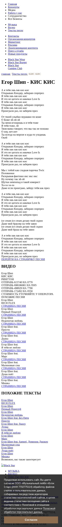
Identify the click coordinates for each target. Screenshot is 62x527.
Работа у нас (15, 13)
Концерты (13, 7)
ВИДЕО (12, 474)
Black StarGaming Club (15, 67)
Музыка (12, 24)
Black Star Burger (17, 62)
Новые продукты (17, 53)
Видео (11, 27)
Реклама (12, 45)
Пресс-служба (16, 50)
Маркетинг (14, 42)
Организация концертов (21, 39)
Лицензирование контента (23, 47)
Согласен (31, 519)
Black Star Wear (16, 59)
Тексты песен (15, 30)
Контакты (13, 36)
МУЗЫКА (14, 471)
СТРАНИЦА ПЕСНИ (13, 306)
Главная (12, 4)
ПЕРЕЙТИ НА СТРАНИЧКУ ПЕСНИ (23, 259)
